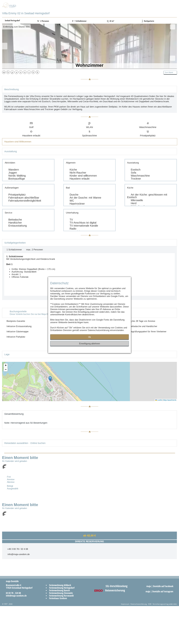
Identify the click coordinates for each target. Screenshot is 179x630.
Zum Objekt (170, 72)
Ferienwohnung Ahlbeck (60, 585)
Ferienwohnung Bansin (59, 590)
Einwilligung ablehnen (89, 343)
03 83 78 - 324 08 (12, 593)
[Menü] (169, 8)
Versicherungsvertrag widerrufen (165, 604)
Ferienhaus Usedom (58, 598)
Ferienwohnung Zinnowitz (61, 593)
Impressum (125, 604)
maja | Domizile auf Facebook (160, 586)
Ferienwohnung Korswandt (61, 595)
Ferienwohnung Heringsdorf (61, 587)
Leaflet (159, 400)
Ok (89, 337)
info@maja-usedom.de (18, 554)
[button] (50, 378)
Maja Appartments (169, 400)
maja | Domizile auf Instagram (160, 591)
